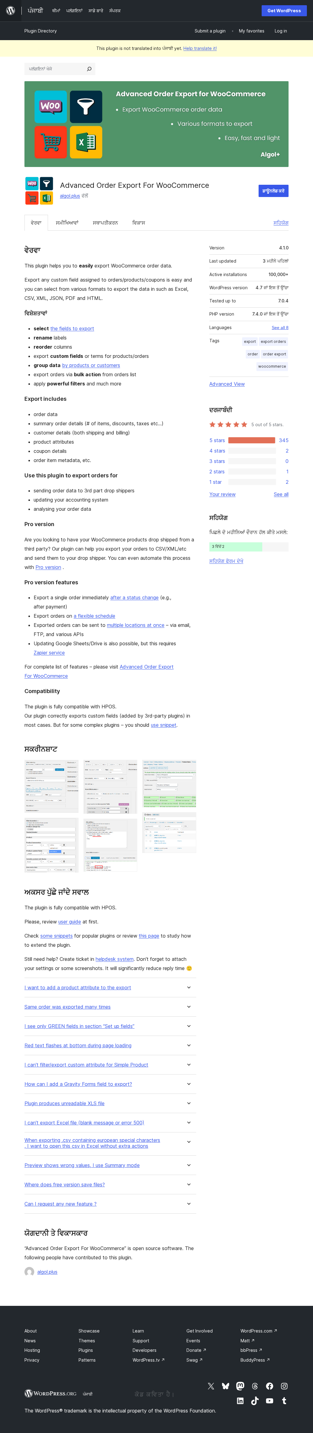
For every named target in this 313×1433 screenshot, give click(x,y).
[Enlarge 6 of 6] (188, 820)
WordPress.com (259, 1330)
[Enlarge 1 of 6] (70, 768)
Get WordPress (284, 10)
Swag (194, 1360)
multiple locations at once (135, 625)
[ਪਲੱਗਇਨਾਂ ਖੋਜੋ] (89, 69)
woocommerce (272, 366)
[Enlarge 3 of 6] (129, 768)
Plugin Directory (40, 30)
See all (281, 494)
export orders (273, 341)
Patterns (87, 1360)
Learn (138, 1330)
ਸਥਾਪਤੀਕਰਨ (105, 223)
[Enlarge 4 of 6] (129, 827)
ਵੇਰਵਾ (36, 223)
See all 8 (280, 327)
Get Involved (199, 1330)
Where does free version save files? (64, 1185)
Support (141, 1340)
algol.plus (70, 196)
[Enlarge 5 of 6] (188, 768)
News (30, 1340)
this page (149, 936)
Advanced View (227, 384)
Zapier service (49, 653)
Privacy (31, 1360)
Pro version (48, 567)
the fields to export (72, 328)
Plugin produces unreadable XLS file (64, 1103)
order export (274, 354)
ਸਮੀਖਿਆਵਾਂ (67, 223)
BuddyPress (255, 1360)
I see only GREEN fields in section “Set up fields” (79, 1026)
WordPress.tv (149, 1360)
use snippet (163, 725)
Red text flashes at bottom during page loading (77, 1045)
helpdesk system (115, 959)
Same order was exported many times (67, 1007)
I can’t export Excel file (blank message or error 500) (84, 1123)
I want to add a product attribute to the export (77, 988)
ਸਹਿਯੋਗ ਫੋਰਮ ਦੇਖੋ (226, 561)
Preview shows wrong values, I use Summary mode (82, 1165)
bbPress (252, 1350)
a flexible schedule (94, 616)
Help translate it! (200, 48)
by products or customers (91, 365)
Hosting (32, 1350)
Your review (222, 494)
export (250, 341)
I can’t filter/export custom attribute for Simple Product (86, 1065)
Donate (196, 1350)
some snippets (56, 936)
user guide (69, 922)
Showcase (89, 1330)
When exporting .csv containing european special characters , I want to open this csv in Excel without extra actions (92, 1143)
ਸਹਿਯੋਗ (281, 223)
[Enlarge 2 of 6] (70, 826)
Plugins (86, 1350)
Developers (144, 1350)
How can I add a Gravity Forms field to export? (78, 1084)
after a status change (134, 597)
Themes (87, 1340)
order (253, 354)
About (30, 1330)
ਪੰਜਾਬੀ (88, 1394)
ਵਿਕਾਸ (138, 223)
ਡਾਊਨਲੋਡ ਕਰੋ (274, 190)
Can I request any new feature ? (60, 1204)
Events (193, 1340)
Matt (248, 1340)
